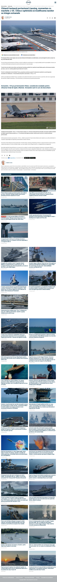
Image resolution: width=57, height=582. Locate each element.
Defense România (4, 6)
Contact (37, 577)
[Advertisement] (42, 234)
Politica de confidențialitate (8, 577)
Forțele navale (10, 6)
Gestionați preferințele (29, 577)
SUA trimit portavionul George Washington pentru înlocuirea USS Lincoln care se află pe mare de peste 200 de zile (14, 358)
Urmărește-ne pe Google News (29, 54)
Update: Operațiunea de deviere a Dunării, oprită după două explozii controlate (13, 545)
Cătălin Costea (9, 17)
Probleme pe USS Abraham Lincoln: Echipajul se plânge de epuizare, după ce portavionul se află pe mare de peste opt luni (14, 429)
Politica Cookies (19, 577)
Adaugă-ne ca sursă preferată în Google (11, 54)
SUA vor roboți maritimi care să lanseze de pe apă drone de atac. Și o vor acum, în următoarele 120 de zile (42, 546)
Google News (12, 157)
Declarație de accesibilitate (47, 577)
